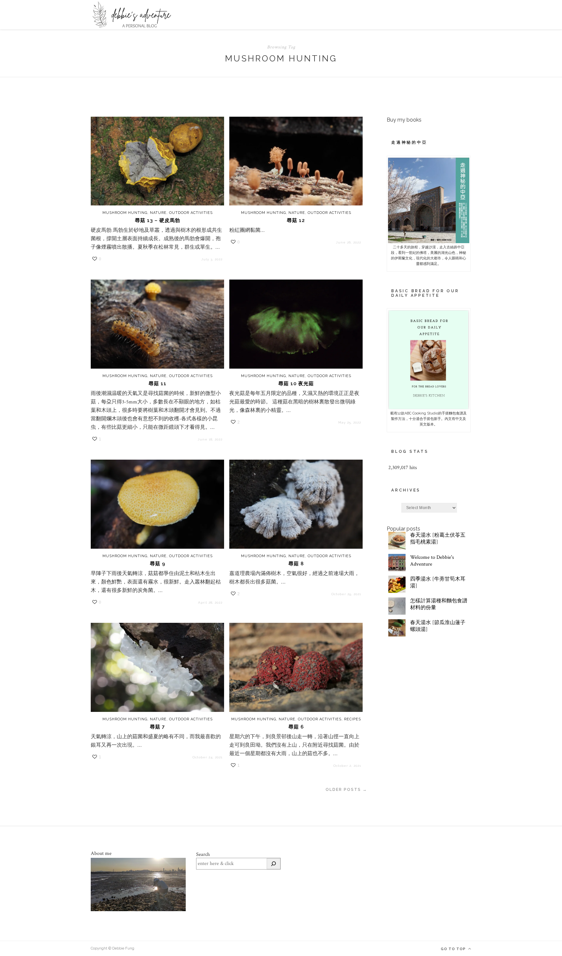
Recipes (352, 719)
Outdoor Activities (191, 213)
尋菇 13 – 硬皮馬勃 (157, 220)
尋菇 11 (158, 383)
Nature (158, 213)
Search (203, 854)
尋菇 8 (296, 564)
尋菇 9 (157, 564)
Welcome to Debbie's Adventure (432, 561)
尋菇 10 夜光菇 (296, 383)
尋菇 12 (296, 220)
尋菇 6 (296, 727)
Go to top (454, 949)
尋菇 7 (157, 727)
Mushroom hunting (124, 213)
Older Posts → (346, 789)
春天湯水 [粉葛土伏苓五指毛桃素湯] (437, 538)
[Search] (273, 863)
